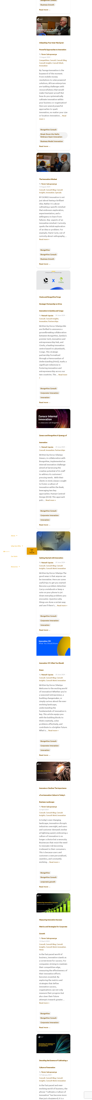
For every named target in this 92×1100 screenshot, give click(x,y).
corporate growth (48, 881)
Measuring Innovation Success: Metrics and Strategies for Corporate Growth (53, 926)
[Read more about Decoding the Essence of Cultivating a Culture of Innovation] (53, 1043)
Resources (14, 567)
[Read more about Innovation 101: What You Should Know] (53, 646)
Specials (58, 192)
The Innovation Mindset (48, 179)
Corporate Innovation (50, 393)
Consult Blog (62, 60)
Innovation (43, 65)
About (13, 536)
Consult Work (58, 63)
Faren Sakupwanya (49, 54)
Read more (44, 9)
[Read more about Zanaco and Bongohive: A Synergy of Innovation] (53, 418)
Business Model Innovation (52, 141)
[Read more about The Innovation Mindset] (53, 162)
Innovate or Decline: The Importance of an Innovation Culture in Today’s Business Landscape (52, 795)
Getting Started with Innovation (51, 558)
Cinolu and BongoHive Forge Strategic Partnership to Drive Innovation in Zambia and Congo (51, 304)
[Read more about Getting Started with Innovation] (53, 541)
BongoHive (45, 250)
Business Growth (47, 4)
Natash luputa (47, 315)
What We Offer (16, 546)
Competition (44, 60)
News (41, 949)
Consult (53, 60)
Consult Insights (45, 63)
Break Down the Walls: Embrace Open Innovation (51, 135)
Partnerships (53, 321)
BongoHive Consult (49, 129)
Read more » (44, 239)
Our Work (14, 556)
